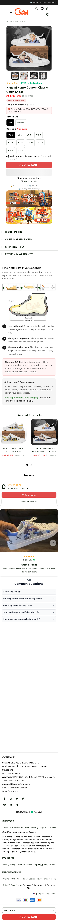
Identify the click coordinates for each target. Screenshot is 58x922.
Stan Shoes (20, 21)
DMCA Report (8, 893)
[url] (16, 784)
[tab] (27, 465)
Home (9, 21)
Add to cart (29, 917)
